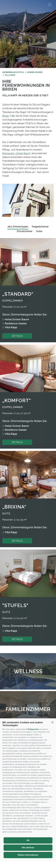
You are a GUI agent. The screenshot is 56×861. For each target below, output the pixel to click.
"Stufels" (15, 605)
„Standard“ (17, 294)
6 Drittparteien (32, 729)
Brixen (5, 115)
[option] (28, 34)
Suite (39, 231)
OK (28, 840)
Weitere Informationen (28, 855)
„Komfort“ (16, 400)
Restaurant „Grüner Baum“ (16, 153)
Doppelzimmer (40, 226)
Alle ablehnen (28, 847)
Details (17, 335)
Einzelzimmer (25, 231)
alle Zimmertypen (17, 226)
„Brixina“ (14, 507)
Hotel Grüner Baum (17, 319)
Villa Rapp (11, 327)
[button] (52, 722)
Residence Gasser (16, 323)
